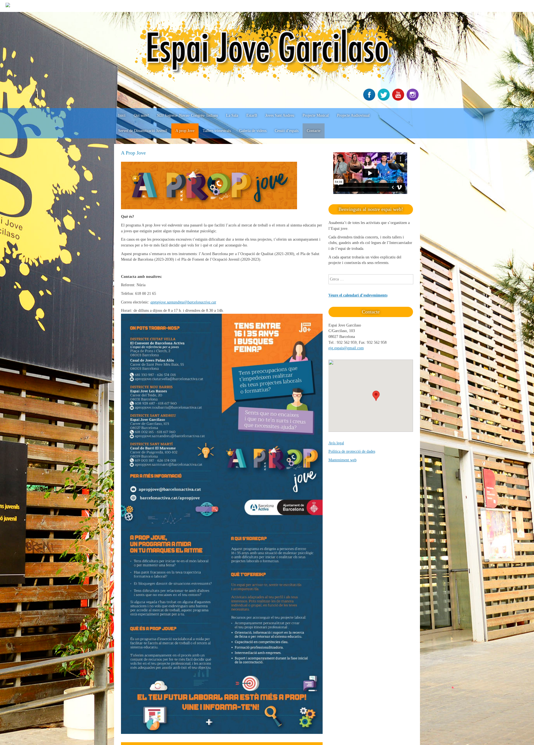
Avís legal (336, 443)
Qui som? (141, 115)
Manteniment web (342, 460)
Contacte (313, 131)
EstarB (251, 115)
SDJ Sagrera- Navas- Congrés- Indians (187, 115)
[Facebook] (370, 99)
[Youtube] (399, 99)
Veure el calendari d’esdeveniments (357, 295)
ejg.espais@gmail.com (346, 348)
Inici (121, 115)
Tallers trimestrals (217, 131)
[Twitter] (384, 99)
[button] (376, 396)
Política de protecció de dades (351, 451)
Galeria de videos (252, 131)
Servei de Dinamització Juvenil (142, 131)
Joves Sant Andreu (279, 115)
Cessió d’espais (286, 131)
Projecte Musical (316, 115)
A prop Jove (184, 131)
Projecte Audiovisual (353, 115)
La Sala (232, 115)
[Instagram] (413, 99)
